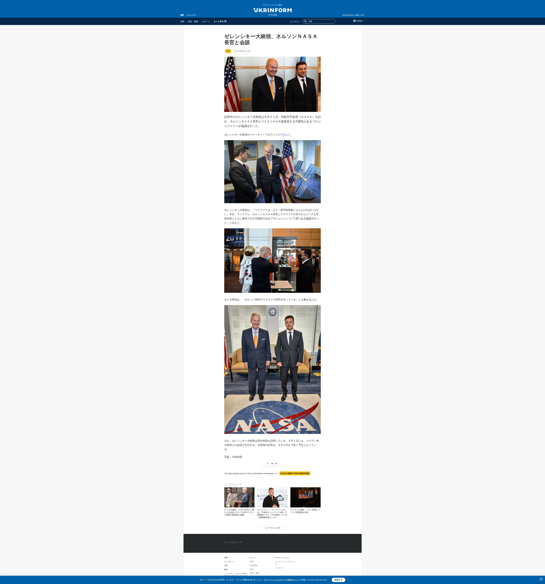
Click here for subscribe (294, 473)
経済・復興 (193, 21)
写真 (226, 566)
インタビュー (229, 562)
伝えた (287, 134)
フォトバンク (191, 15)
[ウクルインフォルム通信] (272, 10)
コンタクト (295, 21)
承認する (338, 580)
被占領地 (253, 565)
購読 (182, 15)
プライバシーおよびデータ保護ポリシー (281, 580)
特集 (226, 558)
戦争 (183, 21)
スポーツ (206, 21)
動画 (226, 570)
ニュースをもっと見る (272, 528)
